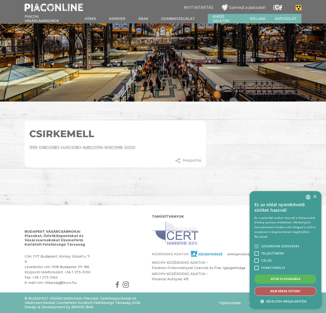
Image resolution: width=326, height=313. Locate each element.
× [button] (314, 197)
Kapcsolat (286, 18)
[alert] (285, 249)
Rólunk (257, 18)
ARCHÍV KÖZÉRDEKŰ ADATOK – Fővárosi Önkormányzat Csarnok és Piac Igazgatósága (198, 265)
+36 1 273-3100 (77, 272)
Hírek (90, 18)
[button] (285, 301)
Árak (143, 18)
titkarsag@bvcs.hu (60, 283)
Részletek (261, 237)
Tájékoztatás (230, 303)
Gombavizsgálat (178, 18)
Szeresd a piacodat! (247, 7)
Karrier (117, 18)
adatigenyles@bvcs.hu (236, 254)
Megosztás (192, 160)
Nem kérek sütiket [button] (285, 291)
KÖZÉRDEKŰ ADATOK (170, 254)
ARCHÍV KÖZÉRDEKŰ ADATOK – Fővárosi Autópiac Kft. (180, 276)
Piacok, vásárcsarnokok (42, 18)
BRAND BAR (82, 307)
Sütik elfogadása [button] (285, 279)
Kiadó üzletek (221, 18)
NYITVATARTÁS (198, 7)
